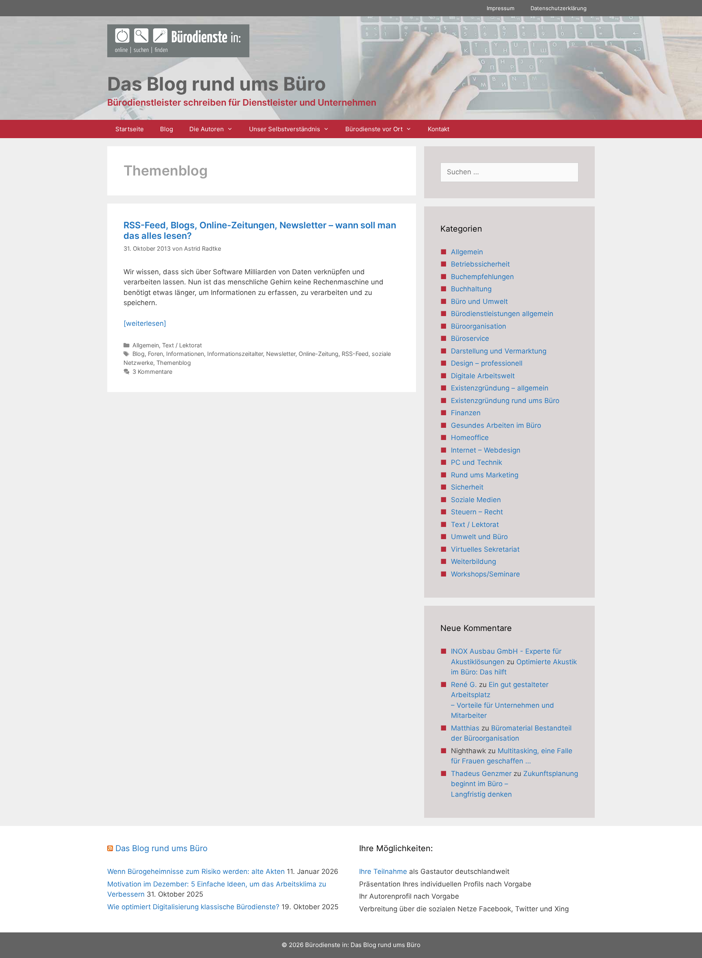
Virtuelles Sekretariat (485, 549)
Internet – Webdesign (485, 450)
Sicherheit (467, 487)
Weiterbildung (473, 561)
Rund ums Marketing (484, 475)
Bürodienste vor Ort (374, 129)
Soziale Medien (476, 500)
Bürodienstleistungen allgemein (502, 314)
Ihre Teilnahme (383, 871)
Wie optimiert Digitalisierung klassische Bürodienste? (193, 907)
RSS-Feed (355, 353)
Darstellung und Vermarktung (498, 351)
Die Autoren (206, 129)
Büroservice (470, 338)
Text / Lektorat (182, 345)
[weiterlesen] (145, 323)
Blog (166, 129)
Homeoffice (470, 437)
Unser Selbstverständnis (284, 129)
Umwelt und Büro (479, 537)
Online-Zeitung (318, 353)
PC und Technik (476, 462)
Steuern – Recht (477, 512)
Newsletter (280, 353)
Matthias (465, 728)
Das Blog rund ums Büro (161, 848)
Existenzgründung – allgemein (499, 388)
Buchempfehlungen (482, 277)
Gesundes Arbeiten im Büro (496, 425)
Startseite (129, 129)
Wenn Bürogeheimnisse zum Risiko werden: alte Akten (196, 871)
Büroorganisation (478, 326)
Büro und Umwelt (479, 301)
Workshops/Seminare (485, 574)
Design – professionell (486, 363)
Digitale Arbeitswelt (483, 376)
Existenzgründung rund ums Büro (505, 401)
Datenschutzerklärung (559, 8)
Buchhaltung (471, 289)
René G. (464, 685)
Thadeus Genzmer (481, 773)
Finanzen (466, 413)
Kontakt (438, 129)
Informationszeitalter (235, 353)
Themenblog (173, 362)
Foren (155, 353)
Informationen (185, 353)
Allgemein (145, 345)
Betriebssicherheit (480, 264)
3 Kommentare (152, 371)
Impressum (500, 8)
